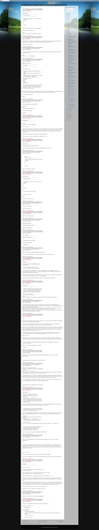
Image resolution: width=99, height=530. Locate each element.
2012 (67, 25)
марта (68, 115)
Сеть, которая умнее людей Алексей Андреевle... (70, 61)
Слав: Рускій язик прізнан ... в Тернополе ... (71, 100)
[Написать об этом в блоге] (26, 507)
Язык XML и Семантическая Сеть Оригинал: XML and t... (71, 80)
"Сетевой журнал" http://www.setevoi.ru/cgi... (72, 58)
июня (68, 111)
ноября (68, 34)
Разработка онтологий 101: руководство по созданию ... (71, 43)
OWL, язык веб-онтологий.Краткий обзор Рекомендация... (72, 50)
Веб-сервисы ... (69, 78)
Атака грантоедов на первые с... (70, 89)
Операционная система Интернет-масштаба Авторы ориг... (71, 73)
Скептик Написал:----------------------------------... (71, 98)
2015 (67, 22)
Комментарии (69, 10)
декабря (68, 33)
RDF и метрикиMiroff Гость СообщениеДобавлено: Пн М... (71, 53)
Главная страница (42, 521)
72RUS (27, 60)
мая (68, 112)
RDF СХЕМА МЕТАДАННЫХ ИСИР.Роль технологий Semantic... (71, 46)
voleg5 (27, 48)
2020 (67, 20)
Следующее (25, 521)
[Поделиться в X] (27, 507)
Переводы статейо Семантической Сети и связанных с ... (71, 83)
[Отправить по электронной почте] (25, 507)
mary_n (27, 220)
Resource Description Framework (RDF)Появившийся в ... (71, 40)
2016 (67, 21)
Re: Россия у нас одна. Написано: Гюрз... (71, 106)
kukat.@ (39, 345)
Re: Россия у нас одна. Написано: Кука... (71, 104)
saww (27, 152)
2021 (67, 18)
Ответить (27, 35)
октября (68, 108)
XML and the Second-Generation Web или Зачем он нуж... (71, 67)
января (68, 118)
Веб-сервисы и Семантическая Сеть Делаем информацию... (71, 76)
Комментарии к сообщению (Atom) (34, 523)
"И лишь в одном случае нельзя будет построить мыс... (71, 37)
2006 (67, 32)
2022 (67, 17)
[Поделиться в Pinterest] (28, 507)
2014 (67, 24)
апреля (68, 114)
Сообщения (69, 8)
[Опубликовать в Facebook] (28, 507)
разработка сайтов (41, 512)
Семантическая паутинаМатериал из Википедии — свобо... (71, 56)
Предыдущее (60, 521)
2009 (67, 28)
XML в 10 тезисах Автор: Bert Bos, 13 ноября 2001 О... (72, 64)
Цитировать (31, 35)
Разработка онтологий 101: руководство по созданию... (71, 70)
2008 (67, 29)
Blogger (56, 527)
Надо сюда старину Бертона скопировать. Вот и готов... (71, 86)
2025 (67, 14)
